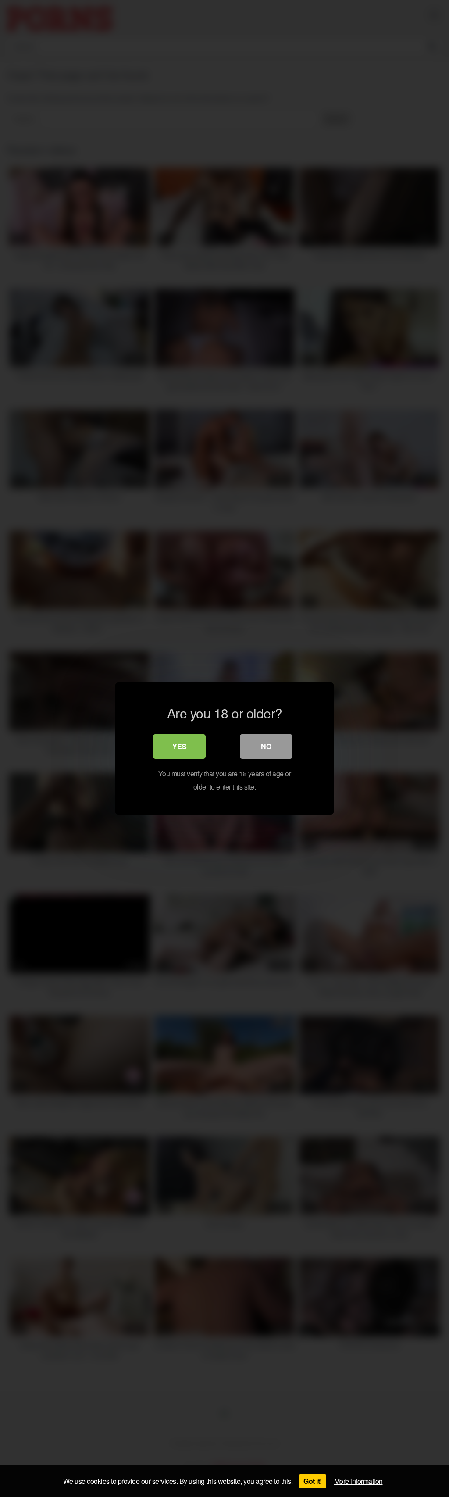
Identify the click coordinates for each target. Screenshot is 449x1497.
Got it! (312, 1481)
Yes (179, 746)
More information (358, 1481)
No (266, 746)
